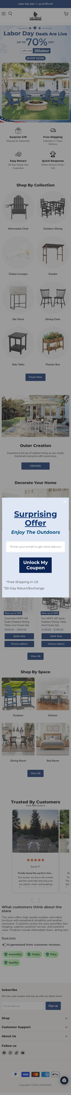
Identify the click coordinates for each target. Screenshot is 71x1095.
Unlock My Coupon (35, 565)
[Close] (65, 502)
